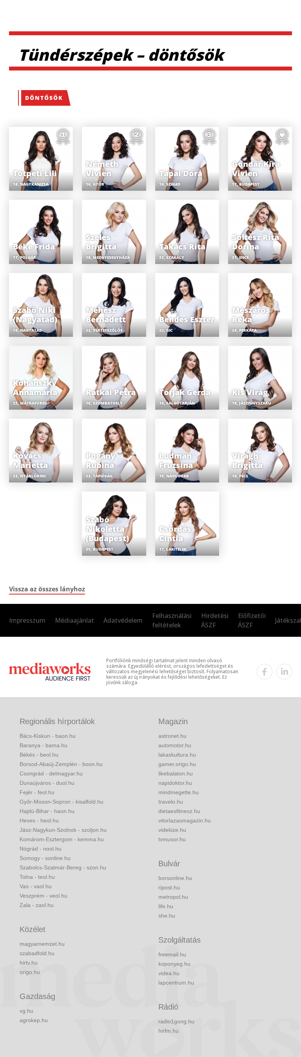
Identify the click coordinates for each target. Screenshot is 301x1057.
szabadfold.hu (37, 953)
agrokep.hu (34, 1020)
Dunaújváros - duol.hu (47, 783)
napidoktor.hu (175, 783)
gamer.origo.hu (177, 764)
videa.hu (169, 973)
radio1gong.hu (176, 1021)
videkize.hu (172, 830)
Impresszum (27, 620)
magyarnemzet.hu (42, 944)
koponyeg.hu (174, 964)
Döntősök (44, 97)
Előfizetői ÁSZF (252, 620)
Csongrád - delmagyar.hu (51, 773)
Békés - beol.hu (39, 755)
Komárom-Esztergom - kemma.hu (62, 839)
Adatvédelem (123, 620)
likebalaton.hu (175, 773)
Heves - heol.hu (39, 820)
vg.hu (26, 1011)
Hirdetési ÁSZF (214, 620)
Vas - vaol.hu (36, 886)
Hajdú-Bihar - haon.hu (47, 811)
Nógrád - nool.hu (41, 849)
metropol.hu (173, 897)
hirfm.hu (168, 1031)
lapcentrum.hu (176, 982)
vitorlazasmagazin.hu (184, 820)
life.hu (165, 906)
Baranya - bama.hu (43, 745)
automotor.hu (174, 745)
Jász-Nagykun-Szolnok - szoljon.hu (63, 830)
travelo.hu (170, 802)
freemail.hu (172, 954)
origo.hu (30, 972)
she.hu (166, 915)
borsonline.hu (175, 878)
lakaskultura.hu (177, 755)
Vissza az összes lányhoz (47, 589)
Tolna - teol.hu (37, 877)
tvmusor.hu (172, 839)
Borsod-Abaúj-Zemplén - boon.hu (61, 764)
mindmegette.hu (178, 792)
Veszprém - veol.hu (43, 896)
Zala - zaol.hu (37, 905)
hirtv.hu (29, 962)
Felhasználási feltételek (172, 620)
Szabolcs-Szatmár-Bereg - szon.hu (63, 867)
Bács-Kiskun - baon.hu (48, 736)
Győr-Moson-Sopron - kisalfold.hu (61, 802)
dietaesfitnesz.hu (179, 811)
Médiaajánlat (74, 620)
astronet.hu (172, 736)
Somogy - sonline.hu (45, 858)
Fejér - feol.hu (37, 792)
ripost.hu (169, 887)
